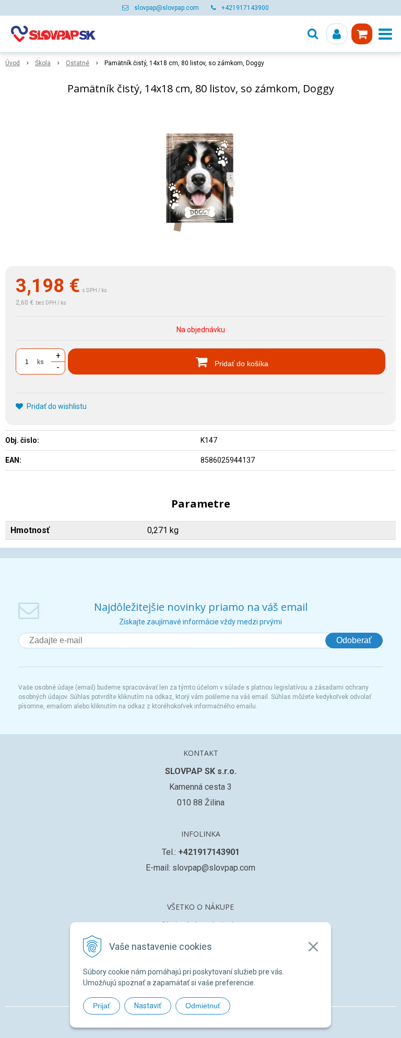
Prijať (101, 1005)
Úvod (12, 63)
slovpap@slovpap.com (166, 7)
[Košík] (361, 33)
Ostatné (77, 63)
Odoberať (354, 640)
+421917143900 (245, 7)
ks (40, 362)
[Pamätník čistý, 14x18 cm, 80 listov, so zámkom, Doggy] (200, 182)
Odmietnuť (202, 1005)
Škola (43, 63)
